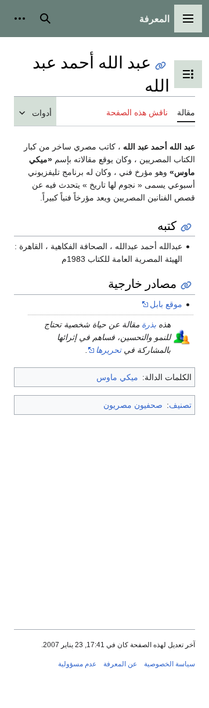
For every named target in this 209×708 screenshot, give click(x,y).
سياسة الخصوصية (169, 664)
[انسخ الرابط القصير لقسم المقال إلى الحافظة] (186, 227)
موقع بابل (166, 304)
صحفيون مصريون (133, 405)
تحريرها (108, 350)
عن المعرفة (120, 664)
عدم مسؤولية (77, 664)
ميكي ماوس (117, 377)
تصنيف (180, 405)
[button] (188, 18)
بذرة (149, 324)
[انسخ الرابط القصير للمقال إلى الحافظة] (160, 65)
